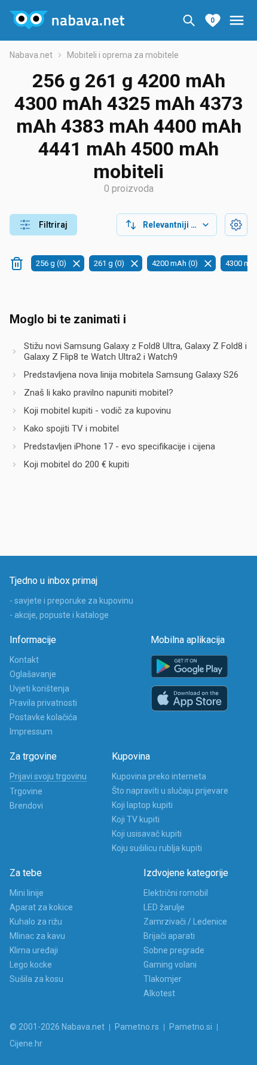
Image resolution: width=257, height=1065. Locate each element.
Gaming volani (170, 964)
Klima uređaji (34, 950)
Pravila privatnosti (43, 703)
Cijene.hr (26, 1043)
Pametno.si (190, 1027)
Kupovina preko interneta (159, 776)
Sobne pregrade (173, 950)
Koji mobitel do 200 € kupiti (76, 464)
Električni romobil (175, 893)
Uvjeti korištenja (39, 688)
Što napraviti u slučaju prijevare (170, 790)
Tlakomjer (162, 979)
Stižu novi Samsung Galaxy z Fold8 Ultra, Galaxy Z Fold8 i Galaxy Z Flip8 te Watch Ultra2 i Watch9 (135, 351)
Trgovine (26, 791)
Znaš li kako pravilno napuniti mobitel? (98, 392)
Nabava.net (31, 55)
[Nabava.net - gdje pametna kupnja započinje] (67, 20)
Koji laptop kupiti (142, 805)
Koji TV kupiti (136, 819)
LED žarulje (164, 907)
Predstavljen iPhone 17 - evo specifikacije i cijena (119, 446)
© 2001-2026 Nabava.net (57, 1027)
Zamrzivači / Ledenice (185, 921)
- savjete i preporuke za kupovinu (71, 600)
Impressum (31, 731)
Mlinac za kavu (37, 936)
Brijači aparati (169, 936)
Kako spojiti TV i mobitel (71, 428)
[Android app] (189, 666)
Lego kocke (31, 964)
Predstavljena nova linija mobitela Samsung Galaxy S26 (131, 374)
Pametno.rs (137, 1027)
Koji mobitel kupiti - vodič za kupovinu (97, 410)
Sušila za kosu (36, 979)
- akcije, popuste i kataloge (59, 615)
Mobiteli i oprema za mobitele (123, 55)
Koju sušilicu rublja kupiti (157, 848)
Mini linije (27, 893)
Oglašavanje (33, 674)
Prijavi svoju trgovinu (48, 776)
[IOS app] (189, 698)
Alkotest (159, 993)
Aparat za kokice (41, 907)
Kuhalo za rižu (36, 921)
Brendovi (26, 805)
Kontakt (24, 660)
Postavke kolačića (43, 717)
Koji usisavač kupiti (147, 833)
